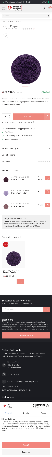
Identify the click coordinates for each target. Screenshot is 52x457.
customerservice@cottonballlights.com (22, 381)
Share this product (25, 122)
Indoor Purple (15, 22)
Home (4, 22)
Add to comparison (9, 122)
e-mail (10, 223)
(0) (34, 29)
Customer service (26, 335)
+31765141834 (13, 374)
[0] (49, 8)
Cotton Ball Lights (11, 29)
